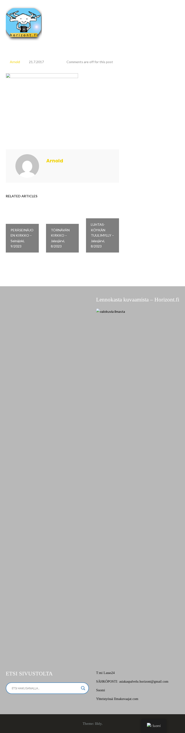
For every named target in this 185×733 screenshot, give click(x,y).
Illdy (98, 724)
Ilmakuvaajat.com (126, 699)
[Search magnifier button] (83, 688)
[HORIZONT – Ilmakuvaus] (24, 22)
